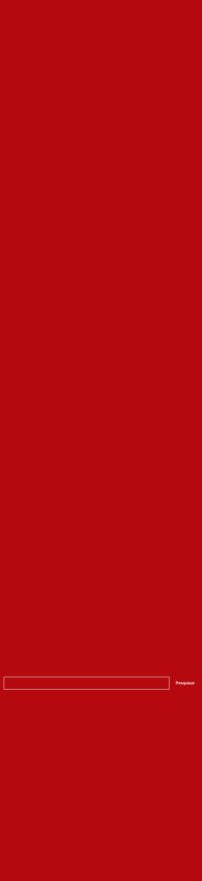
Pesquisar (12, 674)
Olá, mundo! (43, 799)
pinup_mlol (13, 821)
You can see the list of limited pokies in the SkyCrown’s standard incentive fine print (76, 766)
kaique (15, 42)
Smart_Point (14, 799)
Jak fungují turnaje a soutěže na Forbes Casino (45, 719)
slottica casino (135, 519)
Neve (8, 876)
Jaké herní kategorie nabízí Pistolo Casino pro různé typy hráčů (59, 728)
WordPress (42, 876)
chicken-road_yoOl (20, 810)
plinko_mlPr (14, 832)
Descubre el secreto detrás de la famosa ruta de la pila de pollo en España (95, 843)
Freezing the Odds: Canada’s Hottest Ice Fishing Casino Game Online (105, 810)
